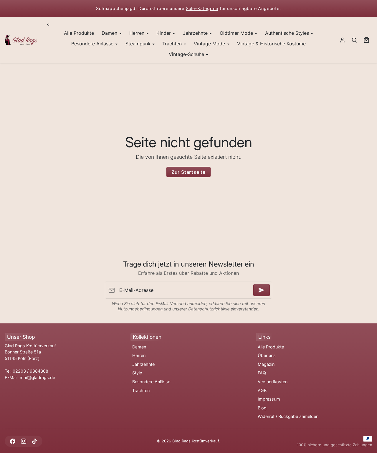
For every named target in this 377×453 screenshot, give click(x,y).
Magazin (266, 364)
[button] (354, 40)
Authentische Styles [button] (287, 33)
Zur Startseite (188, 172)
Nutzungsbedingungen (140, 308)
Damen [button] (110, 33)
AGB (262, 390)
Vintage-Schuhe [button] (187, 54)
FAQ (262, 372)
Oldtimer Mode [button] (237, 33)
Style (137, 372)
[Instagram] (23, 441)
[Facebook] (12, 441)
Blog (262, 407)
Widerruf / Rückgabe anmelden (288, 416)
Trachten (141, 390)
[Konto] (342, 40)
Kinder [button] (164, 33)
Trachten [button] (172, 44)
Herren (138, 355)
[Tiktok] (34, 441)
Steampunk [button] (138, 44)
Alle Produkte (79, 33)
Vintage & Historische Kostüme (271, 44)
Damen (139, 346)
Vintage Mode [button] (210, 44)
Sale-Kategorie (202, 8)
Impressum (269, 398)
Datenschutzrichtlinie (208, 308)
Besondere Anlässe (151, 381)
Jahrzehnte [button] (196, 33)
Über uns (267, 355)
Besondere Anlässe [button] (93, 44)
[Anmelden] (261, 290)
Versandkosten (272, 381)
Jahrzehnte (143, 364)
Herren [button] (137, 33)
